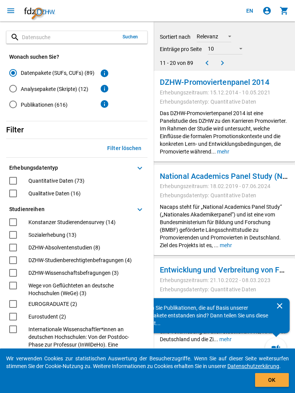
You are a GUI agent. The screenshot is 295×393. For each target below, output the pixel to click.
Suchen (130, 37)
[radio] (51, 73)
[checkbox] (47, 182)
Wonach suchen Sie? (34, 57)
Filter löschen (124, 148)
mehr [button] (222, 152)
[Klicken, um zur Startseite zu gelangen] (39, 10)
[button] (214, 36)
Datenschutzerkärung (253, 366)
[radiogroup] (51, 90)
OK (271, 380)
